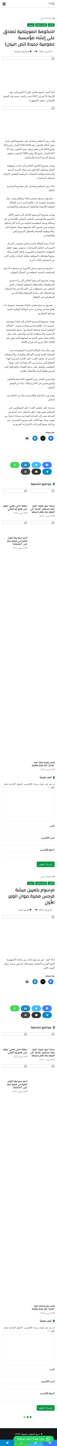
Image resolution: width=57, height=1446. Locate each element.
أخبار (42, 18)
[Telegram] (47, 472)
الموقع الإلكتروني (47, 849)
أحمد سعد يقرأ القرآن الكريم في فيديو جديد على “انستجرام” (17, 541)
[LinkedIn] (25, 465)
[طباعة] (25, 472)
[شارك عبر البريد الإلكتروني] (36, 472)
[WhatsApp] (14, 465)
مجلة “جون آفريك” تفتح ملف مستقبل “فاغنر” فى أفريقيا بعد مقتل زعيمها (42, 509)
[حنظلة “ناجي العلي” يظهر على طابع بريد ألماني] (14, 496)
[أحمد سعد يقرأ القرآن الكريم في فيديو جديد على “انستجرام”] (14, 528)
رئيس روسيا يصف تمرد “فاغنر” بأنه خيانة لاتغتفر (43, 764)
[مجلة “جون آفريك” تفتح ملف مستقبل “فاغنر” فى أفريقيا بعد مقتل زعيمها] (42, 496)
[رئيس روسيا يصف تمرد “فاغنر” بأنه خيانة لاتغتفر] (42, 640)
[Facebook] (47, 465)
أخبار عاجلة (41, 25)
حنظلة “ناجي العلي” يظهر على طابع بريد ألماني (15, 507)
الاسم (52, 825)
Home (49, 18)
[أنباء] (52, 3)
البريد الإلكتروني (48, 837)
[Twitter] (36, 465)
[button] (33, 1439)
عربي (31, 25)
